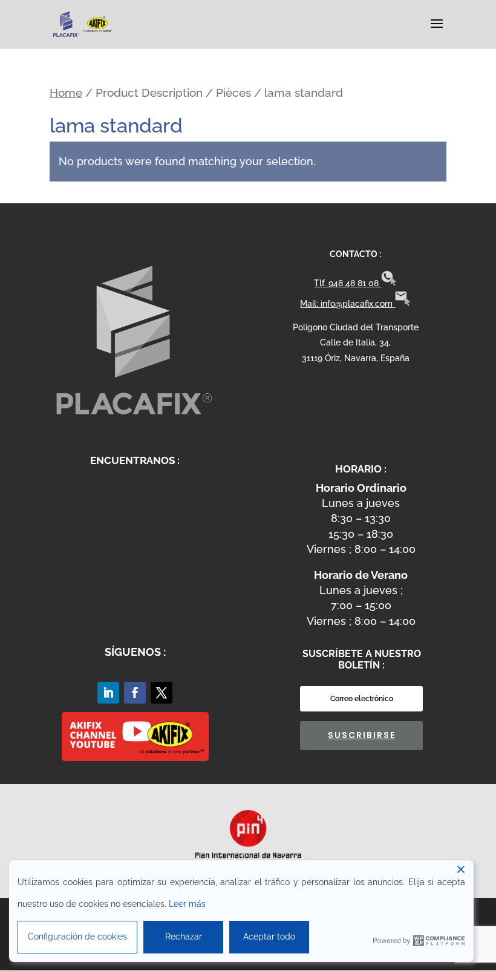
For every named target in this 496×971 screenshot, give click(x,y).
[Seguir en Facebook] (135, 693)
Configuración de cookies (77, 936)
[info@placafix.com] (403, 304)
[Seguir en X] (161, 693)
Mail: (310, 304)
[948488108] (389, 283)
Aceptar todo (269, 936)
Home (66, 93)
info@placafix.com (358, 304)
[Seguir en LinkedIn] (108, 693)
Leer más (187, 904)
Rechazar (183, 936)
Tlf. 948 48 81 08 (347, 283)
